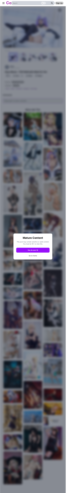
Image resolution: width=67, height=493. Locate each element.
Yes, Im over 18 (33, 250)
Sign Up (59, 3)
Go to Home (33, 256)
